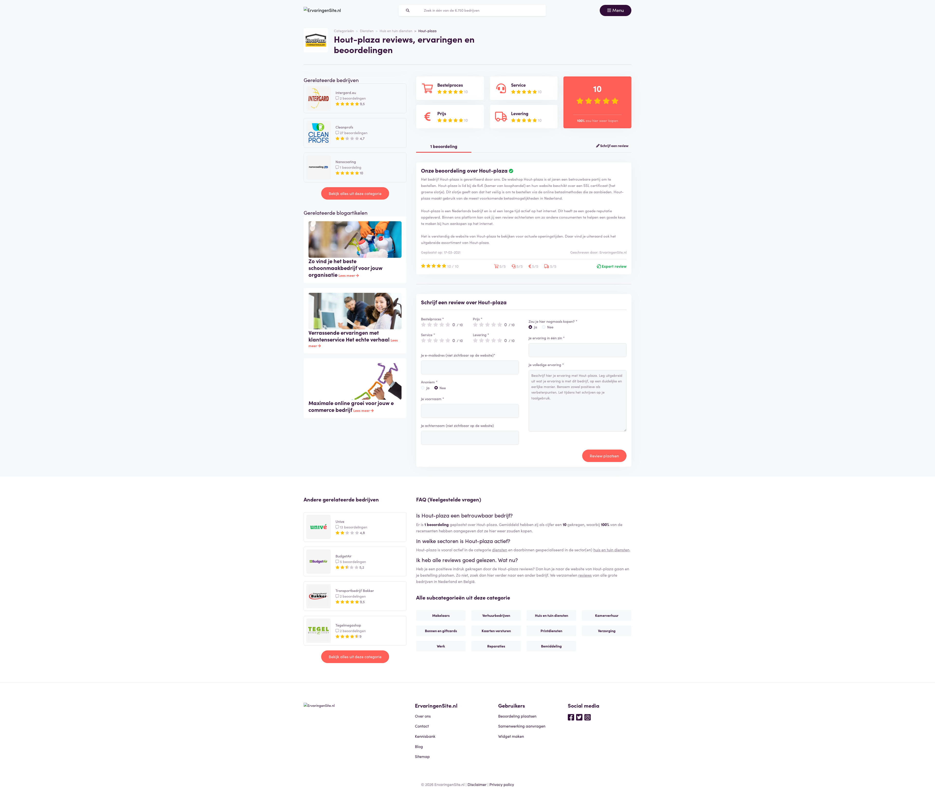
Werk (441, 646)
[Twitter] (579, 717)
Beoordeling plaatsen (517, 716)
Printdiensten (551, 630)
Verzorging (607, 630)
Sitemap (422, 756)
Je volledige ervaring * (546, 364)
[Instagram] (587, 717)
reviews (585, 575)
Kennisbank (425, 736)
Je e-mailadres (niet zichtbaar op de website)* (458, 355)
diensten (499, 549)
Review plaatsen (604, 455)
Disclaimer (477, 784)
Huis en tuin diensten (396, 30)
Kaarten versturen (496, 630)
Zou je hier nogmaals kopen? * (553, 321)
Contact (422, 726)
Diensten (367, 30)
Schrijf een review (613, 145)
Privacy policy (501, 784)
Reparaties (496, 646)
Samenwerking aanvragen (521, 726)
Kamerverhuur (606, 615)
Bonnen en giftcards (441, 630)
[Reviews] (322, 10)
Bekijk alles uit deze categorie (355, 193)
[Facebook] (571, 717)
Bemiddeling (551, 646)
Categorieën (344, 30)
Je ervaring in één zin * (547, 337)
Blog (419, 746)
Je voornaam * (432, 398)
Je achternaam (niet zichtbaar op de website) (457, 425)
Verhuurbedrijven (496, 615)
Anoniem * (429, 381)
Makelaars (441, 615)
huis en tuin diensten (611, 549)
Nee (442, 387)
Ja (428, 387)
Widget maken (511, 736)
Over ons (423, 716)
